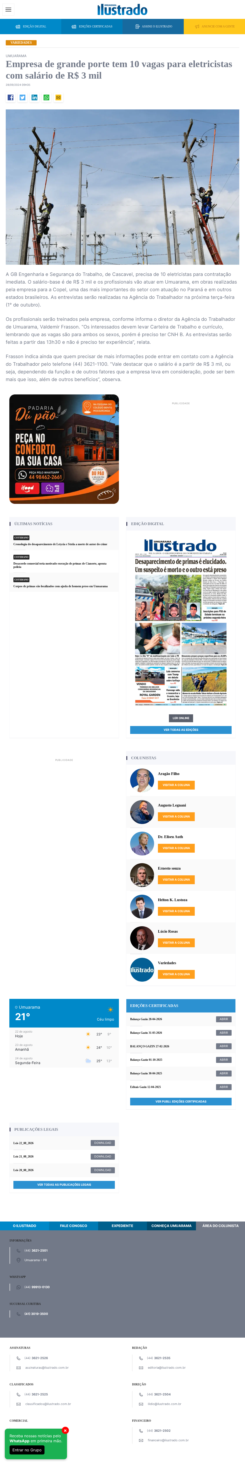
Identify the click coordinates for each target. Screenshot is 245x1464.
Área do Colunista (220, 1226)
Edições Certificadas (95, 26)
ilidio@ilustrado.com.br (164, 1404)
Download (102, 1143)
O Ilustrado (24, 1226)
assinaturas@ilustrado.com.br (47, 1367)
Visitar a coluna (176, 785)
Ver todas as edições (181, 730)
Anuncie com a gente (218, 26)
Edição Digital (34, 26)
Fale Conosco (73, 1226)
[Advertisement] (181, 439)
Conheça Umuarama (171, 1226)
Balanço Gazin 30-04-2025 (146, 1073)
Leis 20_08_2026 (23, 1170)
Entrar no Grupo (27, 1450)
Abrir (224, 1019)
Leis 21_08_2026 (23, 1156)
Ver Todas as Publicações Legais (64, 1184)
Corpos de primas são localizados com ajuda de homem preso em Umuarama (60, 586)
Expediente (122, 1226)
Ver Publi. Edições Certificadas (181, 1101)
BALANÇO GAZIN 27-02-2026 (149, 1046)
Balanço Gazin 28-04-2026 (146, 1019)
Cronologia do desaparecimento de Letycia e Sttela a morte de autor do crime (60, 544)
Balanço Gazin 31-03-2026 (146, 1032)
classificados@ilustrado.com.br (48, 1404)
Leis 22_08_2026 (23, 1143)
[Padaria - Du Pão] (64, 449)
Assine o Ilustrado (157, 26)
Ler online (181, 718)
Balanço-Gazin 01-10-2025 (146, 1059)
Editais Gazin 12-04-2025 (145, 1087)
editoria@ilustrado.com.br (167, 1367)
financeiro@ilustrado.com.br (168, 1440)
